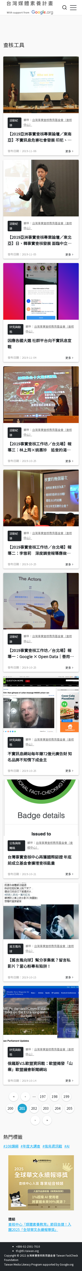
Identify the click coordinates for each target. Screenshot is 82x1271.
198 (55, 1096)
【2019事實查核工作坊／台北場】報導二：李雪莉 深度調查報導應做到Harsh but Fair (40, 553)
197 (43, 1096)
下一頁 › (35, 1120)
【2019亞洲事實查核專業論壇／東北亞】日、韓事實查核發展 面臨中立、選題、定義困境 (40, 243)
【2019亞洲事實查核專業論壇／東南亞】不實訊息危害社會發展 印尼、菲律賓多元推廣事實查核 (40, 140)
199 (66, 1096)
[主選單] (73, 7)
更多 (68, 151)
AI (68, 1146)
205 (69, 1108)
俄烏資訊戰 (53, 1146)
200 (10, 1108)
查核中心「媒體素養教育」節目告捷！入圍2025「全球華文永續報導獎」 (39, 1227)
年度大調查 (31, 1146)
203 (46, 1108)
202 (34, 1108)
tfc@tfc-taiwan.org (27, 1251)
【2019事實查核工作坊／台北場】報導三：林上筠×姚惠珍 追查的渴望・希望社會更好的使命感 (40, 450)
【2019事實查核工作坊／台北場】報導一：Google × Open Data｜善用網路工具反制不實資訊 (41, 656)
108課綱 (11, 1146)
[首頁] (30, 8)
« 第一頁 (13, 1096)
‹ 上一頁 (25, 1096)
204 (58, 1108)
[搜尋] (64, 7)
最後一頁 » (47, 1120)
